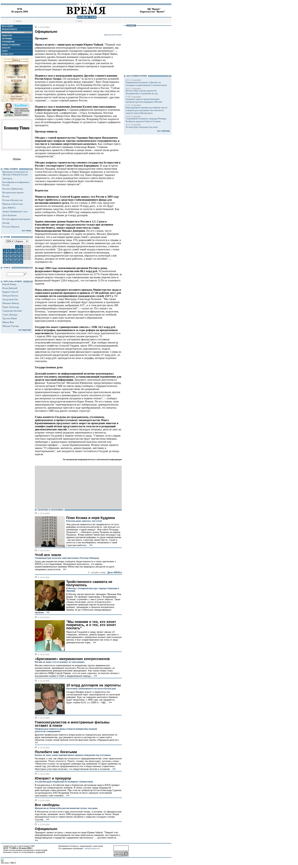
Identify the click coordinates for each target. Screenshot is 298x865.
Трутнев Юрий (9, 318)
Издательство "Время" (152, 11)
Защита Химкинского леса (15, 211)
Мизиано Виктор (10, 303)
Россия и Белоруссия (12, 200)
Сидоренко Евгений (12, 310)
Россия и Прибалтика (12, 188)
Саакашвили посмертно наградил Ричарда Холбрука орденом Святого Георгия (146, 120)
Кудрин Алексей (10, 292)
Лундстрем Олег (10, 299)
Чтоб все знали (48, 555)
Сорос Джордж (9, 314)
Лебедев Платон (10, 295)
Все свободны (47, 805)
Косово (5, 196)
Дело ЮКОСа (9, 207)
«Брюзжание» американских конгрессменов (72, 659)
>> (90, 545)
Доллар (5, 223)
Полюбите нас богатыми (56, 752)
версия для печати (113, 34)
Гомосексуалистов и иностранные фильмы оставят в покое (72, 723)
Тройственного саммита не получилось (89, 583)
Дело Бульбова (9, 215)
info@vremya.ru (92, 848)
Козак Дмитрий (9, 288)
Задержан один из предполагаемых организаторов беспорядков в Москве (144, 100)
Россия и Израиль (10, 226)
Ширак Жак (8, 322)
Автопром (7, 178)
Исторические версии (12, 192)
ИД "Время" (154, 9)
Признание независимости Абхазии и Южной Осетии (15, 173)
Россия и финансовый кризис (16, 219)
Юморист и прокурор (53, 778)
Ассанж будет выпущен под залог (142, 127)
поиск (79, 21)
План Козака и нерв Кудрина (90, 518)
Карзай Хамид (9, 284)
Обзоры (17, 159)
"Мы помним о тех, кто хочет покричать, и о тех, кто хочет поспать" (91, 625)
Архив (18, 21)
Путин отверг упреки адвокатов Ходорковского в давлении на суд (142, 92)
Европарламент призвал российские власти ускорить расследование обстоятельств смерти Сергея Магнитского (146, 110)
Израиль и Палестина (12, 204)
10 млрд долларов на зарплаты (93, 685)
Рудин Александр (10, 307)
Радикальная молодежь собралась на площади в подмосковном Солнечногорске (146, 83)
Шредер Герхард (10, 326)
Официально (46, 829)
